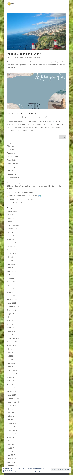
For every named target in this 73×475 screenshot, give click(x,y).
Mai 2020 (10, 356)
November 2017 (13, 430)
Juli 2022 (10, 285)
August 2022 (11, 282)
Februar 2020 (12, 367)
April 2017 (11, 451)
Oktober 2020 (12, 342)
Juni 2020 (10, 352)
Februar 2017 (12, 458)
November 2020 (13, 338)
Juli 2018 (10, 409)
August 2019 (11, 377)
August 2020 (11, 345)
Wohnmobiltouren (56, 117)
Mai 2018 (10, 416)
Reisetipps (11, 167)
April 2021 (11, 324)
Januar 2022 (11, 303)
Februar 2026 (12, 211)
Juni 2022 (10, 289)
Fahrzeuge (11, 153)
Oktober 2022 (12, 275)
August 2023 (11, 253)
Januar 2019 (11, 395)
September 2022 (13, 278)
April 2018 (11, 420)
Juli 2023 (10, 257)
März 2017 (11, 455)
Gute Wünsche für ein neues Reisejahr (23, 196)
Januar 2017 (11, 462)
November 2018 (13, 402)
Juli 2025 (10, 214)
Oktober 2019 (12, 374)
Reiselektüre (11, 160)
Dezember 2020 (13, 335)
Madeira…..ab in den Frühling (24, 53)
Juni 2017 (10, 444)
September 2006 (13, 466)
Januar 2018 (11, 427)
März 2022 (11, 296)
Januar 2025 (11, 222)
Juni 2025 (10, 218)
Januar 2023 (11, 271)
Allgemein (26, 57)
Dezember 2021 (13, 306)
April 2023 (11, 260)
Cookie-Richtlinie (39, 472)
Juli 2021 (10, 317)
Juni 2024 (10, 236)
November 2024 (13, 225)
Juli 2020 (10, 349)
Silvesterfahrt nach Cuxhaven (18, 203)
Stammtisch (11, 174)
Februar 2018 (12, 423)
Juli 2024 (10, 232)
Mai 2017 (10, 448)
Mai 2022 (10, 292)
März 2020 (11, 363)
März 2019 (11, 388)
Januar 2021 (11, 331)
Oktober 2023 (12, 246)
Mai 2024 (10, 239)
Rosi (11, 57)
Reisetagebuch (35, 57)
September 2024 (13, 229)
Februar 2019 (12, 391)
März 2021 (11, 328)
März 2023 (11, 264)
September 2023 (13, 250)
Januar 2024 (11, 243)
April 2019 (11, 384)
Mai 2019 (10, 381)
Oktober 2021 (12, 310)
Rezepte (10, 171)
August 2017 (11, 437)
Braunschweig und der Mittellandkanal (21, 192)
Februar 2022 (12, 299)
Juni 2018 (10, 412)
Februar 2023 (12, 267)
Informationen (34, 117)
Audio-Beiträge (12, 149)
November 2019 (13, 370)
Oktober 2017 (12, 434)
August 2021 (11, 314)
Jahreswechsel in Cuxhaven (22, 113)
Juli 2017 (10, 441)
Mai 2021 (10, 321)
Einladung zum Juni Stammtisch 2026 (20, 199)
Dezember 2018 (13, 398)
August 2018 (11, 405)
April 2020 (11, 359)
